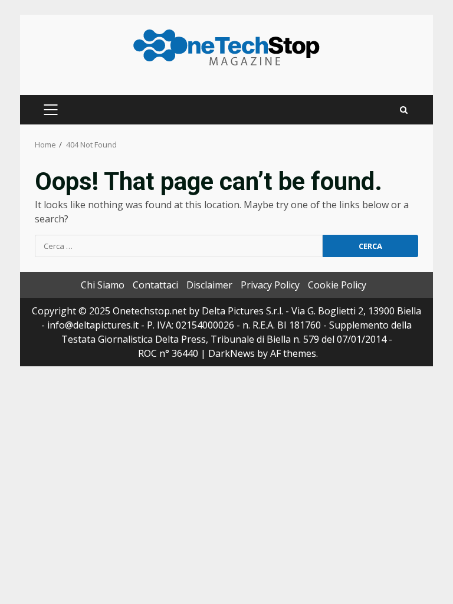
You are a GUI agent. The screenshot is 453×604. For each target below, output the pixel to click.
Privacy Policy (270, 284)
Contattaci (155, 284)
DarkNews (231, 353)
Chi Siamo (102, 284)
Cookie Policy (337, 284)
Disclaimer (209, 284)
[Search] (404, 110)
